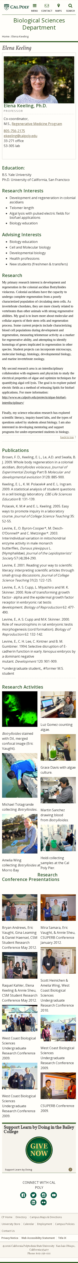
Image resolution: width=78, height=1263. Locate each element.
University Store (11, 1224)
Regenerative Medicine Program (37, 123)
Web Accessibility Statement (38, 1238)
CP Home (6, 1217)
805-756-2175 (14, 131)
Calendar (28, 1224)
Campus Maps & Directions (46, 1217)
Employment (44, 1224)
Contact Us (8, 1231)
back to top (67, 437)
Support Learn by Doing (18, 1169)
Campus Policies (64, 1224)
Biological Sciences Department (39, 23)
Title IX (62, 1238)
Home (6, 36)
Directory (21, 1217)
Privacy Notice (9, 1238)
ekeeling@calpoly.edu (20, 136)
